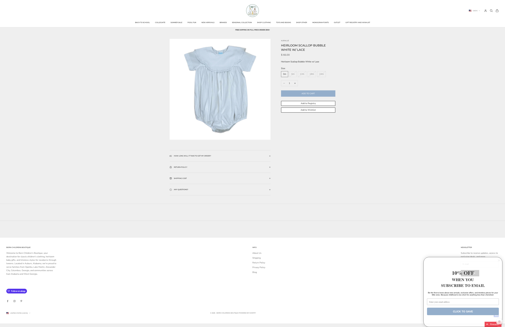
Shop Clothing (264, 22)
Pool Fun (192, 22)
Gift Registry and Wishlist (357, 22)
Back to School (142, 22)
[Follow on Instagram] (14, 301)
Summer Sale (176, 22)
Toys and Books (283, 22)
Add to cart (308, 93)
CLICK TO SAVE (463, 311)
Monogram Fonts (320, 22)
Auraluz (285, 41)
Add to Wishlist (308, 110)
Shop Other (301, 22)
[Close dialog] (499, 260)
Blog (254, 272)
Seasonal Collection (242, 22)
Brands (223, 22)
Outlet (337, 22)
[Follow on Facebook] (7, 301)
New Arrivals (207, 22)
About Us (256, 253)
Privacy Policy (258, 267)
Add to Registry (308, 103)
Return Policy (258, 262)
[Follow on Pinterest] (21, 301)
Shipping (256, 257)
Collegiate (160, 22)
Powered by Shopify (247, 313)
